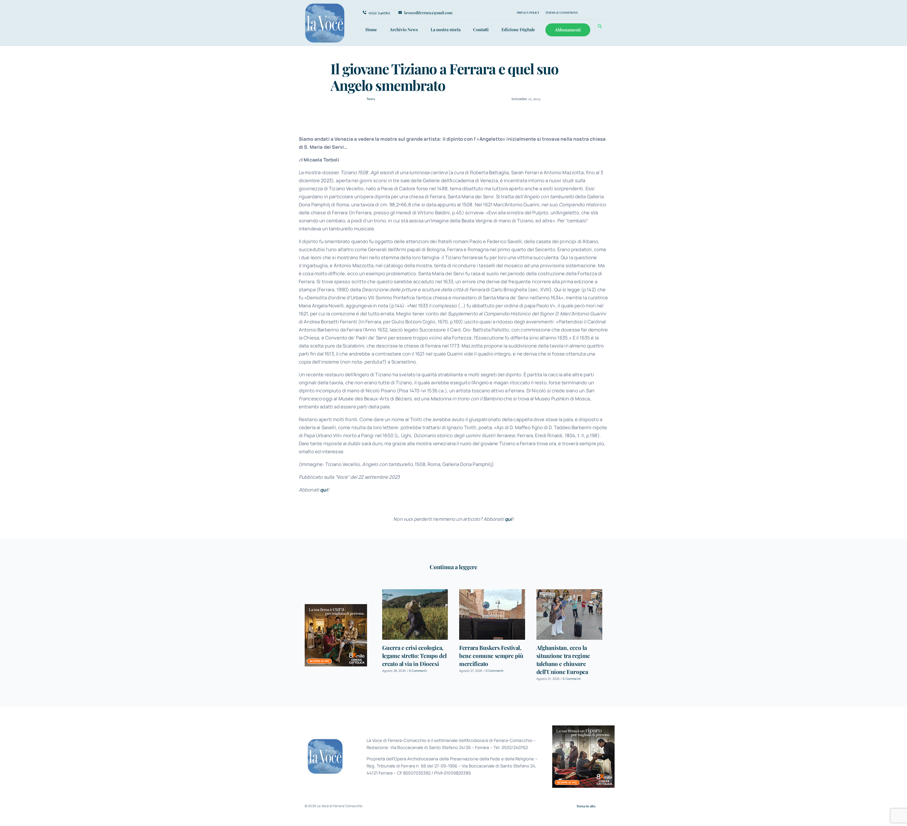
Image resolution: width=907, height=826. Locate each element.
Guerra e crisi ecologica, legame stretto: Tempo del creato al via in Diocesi (414, 655)
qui (323, 490)
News (371, 99)
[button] (600, 27)
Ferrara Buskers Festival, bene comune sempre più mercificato (491, 655)
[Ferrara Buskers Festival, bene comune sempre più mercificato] (492, 614)
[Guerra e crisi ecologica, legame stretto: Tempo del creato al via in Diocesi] (415, 614)
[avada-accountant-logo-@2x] (325, 5)
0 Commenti (418, 671)
